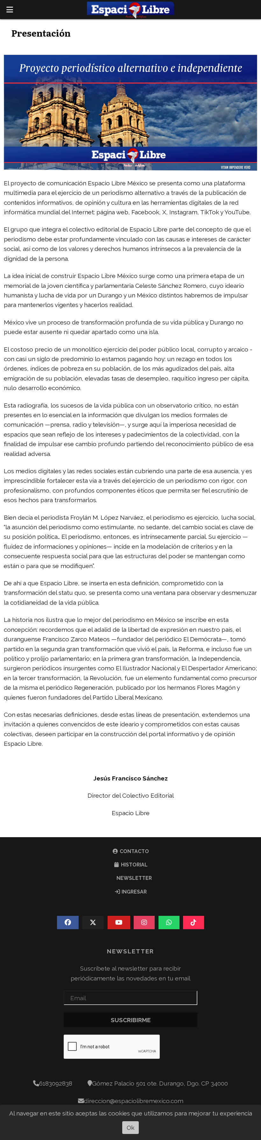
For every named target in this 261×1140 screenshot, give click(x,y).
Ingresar (133, 892)
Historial (134, 865)
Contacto (133, 851)
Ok (130, 1127)
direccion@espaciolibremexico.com (133, 1100)
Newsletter (133, 878)
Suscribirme (131, 1019)
